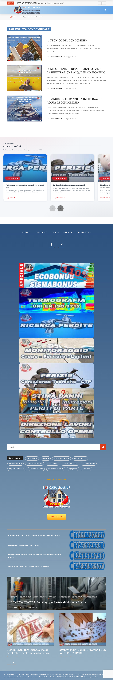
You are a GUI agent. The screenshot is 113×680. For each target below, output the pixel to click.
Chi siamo (41, 232)
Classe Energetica (70, 463)
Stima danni (52, 463)
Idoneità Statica (25, 597)
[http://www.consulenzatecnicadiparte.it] (62, 674)
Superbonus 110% (17, 468)
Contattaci (84, 232)
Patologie (52, 597)
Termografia (26, 81)
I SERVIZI (26, 232)
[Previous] (9, 662)
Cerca (55, 232)
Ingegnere (73, 468)
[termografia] (56, 274)
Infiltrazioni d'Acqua (26, 76)
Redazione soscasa (54, 56)
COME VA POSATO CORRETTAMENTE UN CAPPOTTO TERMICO (82, 651)
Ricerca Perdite (15, 463)
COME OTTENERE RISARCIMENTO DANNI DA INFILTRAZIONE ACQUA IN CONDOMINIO (76, 70)
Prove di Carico (64, 597)
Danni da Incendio (34, 463)
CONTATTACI (57, 516)
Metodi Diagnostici (40, 597)
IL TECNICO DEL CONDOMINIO (67, 40)
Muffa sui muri (80, 458)
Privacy (67, 232)
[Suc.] (14, 662)
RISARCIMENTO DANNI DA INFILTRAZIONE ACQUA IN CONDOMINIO (75, 100)
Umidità (45, 458)
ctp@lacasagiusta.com (89, 677)
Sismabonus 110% (55, 468)
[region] (56, 178)
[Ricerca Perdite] (56, 325)
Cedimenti (13, 597)
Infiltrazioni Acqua (61, 458)
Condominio (22, 40)
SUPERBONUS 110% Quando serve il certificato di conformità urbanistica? (28, 651)
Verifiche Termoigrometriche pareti (84, 597)
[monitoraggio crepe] (56, 350)
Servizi (20, 43)
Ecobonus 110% (36, 468)
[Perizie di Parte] (56, 375)
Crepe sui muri (89, 463)
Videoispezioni (18, 114)
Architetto (86, 468)
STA (75, 674)
